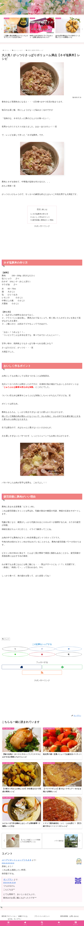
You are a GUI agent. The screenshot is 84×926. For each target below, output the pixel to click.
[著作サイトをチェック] (22, 667)
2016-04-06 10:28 (9, 882)
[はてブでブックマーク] (69, 649)
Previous (2, 29)
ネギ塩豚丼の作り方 (40, 214)
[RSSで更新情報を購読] (42, 672)
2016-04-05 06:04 (8, 863)
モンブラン (8, 879)
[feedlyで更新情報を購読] (62, 667)
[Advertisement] (42, 243)
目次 (39, 209)
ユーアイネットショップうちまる (16, 860)
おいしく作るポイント (41, 217)
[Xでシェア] (15, 649)
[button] (69, 654)
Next (82, 29)
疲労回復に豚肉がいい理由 (42, 220)
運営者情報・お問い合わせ (69, 916)
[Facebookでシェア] (42, 649)
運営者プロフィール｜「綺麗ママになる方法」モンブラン (15, 917)
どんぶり (6, 639)
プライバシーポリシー (42, 916)
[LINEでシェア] (15, 654)
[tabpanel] (16, 29)
